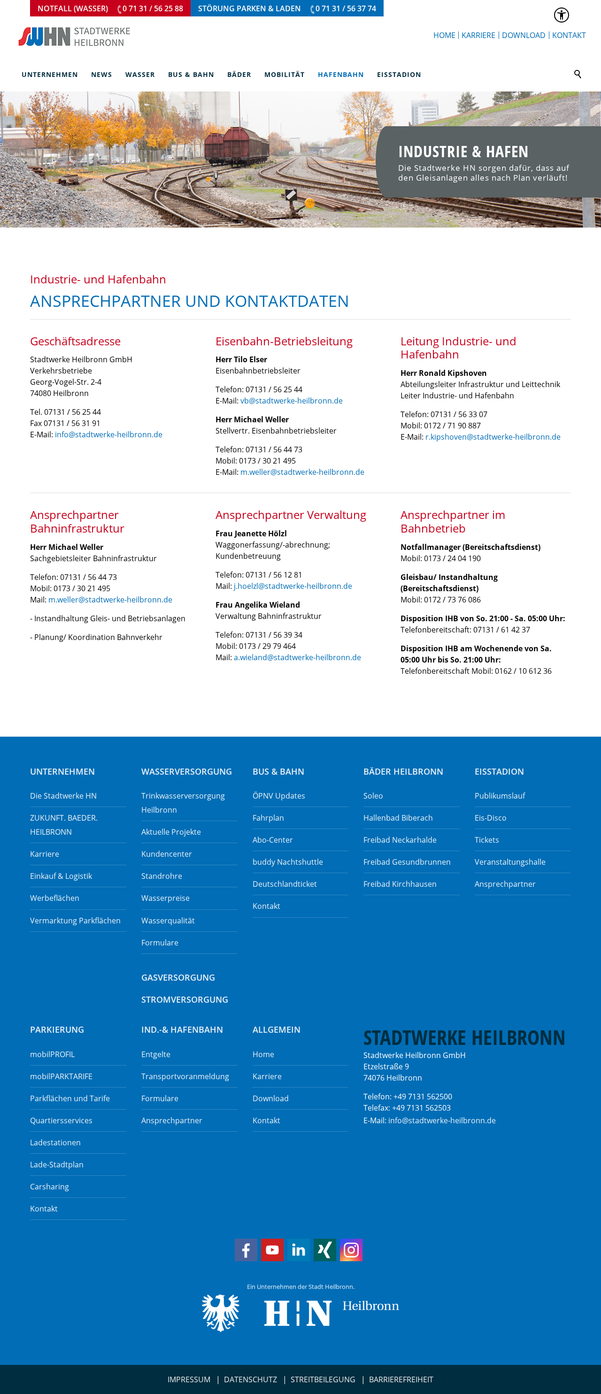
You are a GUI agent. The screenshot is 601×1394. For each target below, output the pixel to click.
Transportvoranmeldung (185, 1076)
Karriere (478, 35)
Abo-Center (273, 840)
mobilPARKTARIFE (61, 1076)
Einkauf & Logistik (61, 876)
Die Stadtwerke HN (63, 796)
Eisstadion (399, 74)
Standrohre (161, 876)
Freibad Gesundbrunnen (407, 862)
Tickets (487, 840)
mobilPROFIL (52, 1054)
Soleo (373, 796)
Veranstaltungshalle (510, 862)
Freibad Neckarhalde (400, 840)
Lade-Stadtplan (57, 1164)
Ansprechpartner (505, 884)
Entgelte (155, 1054)
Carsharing (49, 1186)
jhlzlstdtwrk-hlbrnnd (291, 586)
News (101, 74)
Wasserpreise (165, 898)
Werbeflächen (54, 898)
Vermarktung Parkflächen (75, 920)
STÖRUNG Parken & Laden (287, 8)
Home (444, 35)
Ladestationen (55, 1142)
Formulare (159, 942)
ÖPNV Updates (279, 796)
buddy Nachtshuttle (288, 862)
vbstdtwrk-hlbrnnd (289, 401)
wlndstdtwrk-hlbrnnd (298, 657)
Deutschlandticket (285, 884)
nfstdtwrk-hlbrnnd (107, 434)
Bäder (239, 74)
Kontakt (569, 35)
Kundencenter (166, 854)
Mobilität (284, 74)
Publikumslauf (500, 796)
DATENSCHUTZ (250, 1379)
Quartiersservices (61, 1120)
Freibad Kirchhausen (400, 884)
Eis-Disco (491, 818)
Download (524, 35)
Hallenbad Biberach (398, 818)
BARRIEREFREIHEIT (401, 1379)
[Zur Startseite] (74, 36)
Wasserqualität (168, 920)
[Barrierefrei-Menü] (561, 15)
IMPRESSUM (189, 1379)
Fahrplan (268, 818)
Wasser (140, 74)
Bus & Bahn (191, 74)
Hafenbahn (341, 74)
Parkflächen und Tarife (70, 1098)
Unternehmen (50, 74)
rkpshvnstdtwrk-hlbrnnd (490, 437)
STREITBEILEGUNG (323, 1379)
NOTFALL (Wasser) (110, 8)
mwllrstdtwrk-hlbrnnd (300, 472)
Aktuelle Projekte (171, 832)
